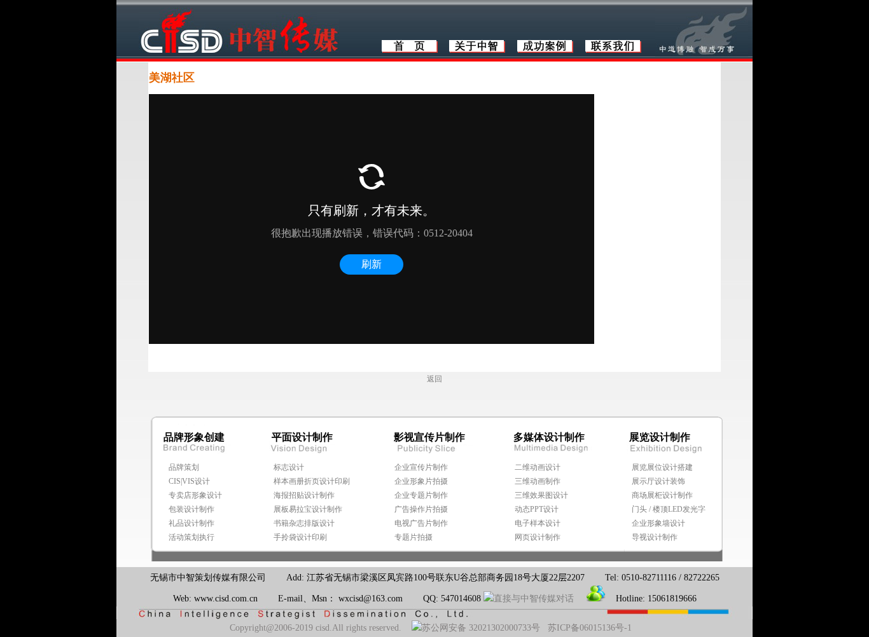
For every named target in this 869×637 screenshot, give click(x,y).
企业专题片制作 (421, 495)
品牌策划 (184, 467)
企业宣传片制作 (421, 467)
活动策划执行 (191, 537)
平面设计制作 (302, 437)
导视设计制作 (655, 537)
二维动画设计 (537, 467)
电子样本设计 (537, 523)
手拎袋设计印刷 (300, 537)
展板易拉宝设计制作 (308, 509)
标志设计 (289, 467)
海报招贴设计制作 (304, 495)
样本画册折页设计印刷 (312, 481)
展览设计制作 (659, 437)
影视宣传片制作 (429, 437)
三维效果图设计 (541, 495)
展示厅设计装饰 (658, 481)
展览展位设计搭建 (662, 467)
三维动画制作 (537, 481)
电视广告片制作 (421, 523)
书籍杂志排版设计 (304, 523)
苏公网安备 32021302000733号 (481, 628)
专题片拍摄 (413, 537)
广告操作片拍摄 (421, 509)
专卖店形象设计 (195, 495)
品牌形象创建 (194, 437)
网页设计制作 (537, 537)
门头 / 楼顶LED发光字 (669, 509)
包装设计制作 (191, 509)
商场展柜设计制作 (662, 495)
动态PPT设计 (537, 509)
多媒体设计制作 (549, 437)
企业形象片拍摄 (421, 481)
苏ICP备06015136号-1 (590, 628)
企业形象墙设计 (658, 523)
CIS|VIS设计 (189, 481)
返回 (434, 378)
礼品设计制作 (191, 523)
